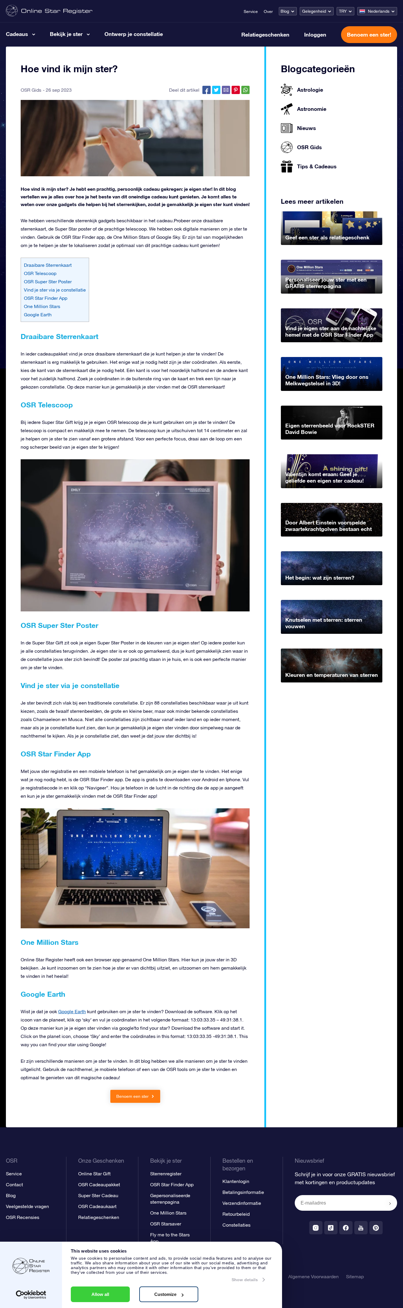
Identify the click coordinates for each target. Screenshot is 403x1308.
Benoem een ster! (369, 34)
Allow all (100, 1294)
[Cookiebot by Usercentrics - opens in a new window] (31, 1294)
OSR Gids (31, 90)
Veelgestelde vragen (27, 1206)
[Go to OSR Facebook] (346, 1227)
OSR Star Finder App (45, 298)
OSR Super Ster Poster (48, 281)
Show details (245, 1279)
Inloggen (315, 34)
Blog (285, 11)
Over (268, 11)
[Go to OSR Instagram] (315, 1227)
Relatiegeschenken (265, 34)
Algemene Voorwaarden (313, 1276)
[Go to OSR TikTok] (331, 1227)
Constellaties (236, 1225)
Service (251, 11)
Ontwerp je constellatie (133, 34)
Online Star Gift (94, 1173)
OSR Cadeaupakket (99, 1184)
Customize (165, 1294)
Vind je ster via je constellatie (55, 289)
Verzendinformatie (241, 1203)
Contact (14, 1184)
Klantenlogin (235, 1181)
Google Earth (38, 314)
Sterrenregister (165, 1173)
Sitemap (355, 1276)
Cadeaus (17, 34)
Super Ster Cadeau (98, 1195)
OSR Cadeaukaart (97, 1206)
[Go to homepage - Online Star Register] (49, 11)
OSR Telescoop (40, 273)
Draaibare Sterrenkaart (48, 265)
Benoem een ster (133, 1096)
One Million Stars (42, 306)
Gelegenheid (314, 11)
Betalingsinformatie (243, 1192)
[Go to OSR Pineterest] (376, 1227)
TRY (343, 11)
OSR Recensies (22, 1217)
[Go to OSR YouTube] (361, 1227)
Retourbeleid (236, 1214)
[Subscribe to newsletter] (390, 1203)
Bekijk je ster (66, 34)
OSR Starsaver (165, 1223)
